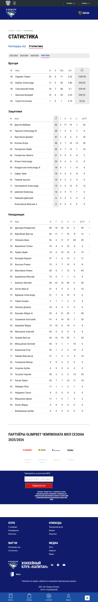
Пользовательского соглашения (46, 494)
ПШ (61, 70)
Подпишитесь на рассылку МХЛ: (37, 473)
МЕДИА (53, 543)
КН (70, 70)
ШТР (84, 118)
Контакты (12, 534)
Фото (51, 547)
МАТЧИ (12, 543)
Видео (51, 554)
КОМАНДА (55, 523)
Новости (52, 550)
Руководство (13, 530)
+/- (76, 118)
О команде (12, 527)
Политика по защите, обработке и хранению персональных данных (49, 581)
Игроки (52, 530)
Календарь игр (17, 46)
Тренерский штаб (56, 527)
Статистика (36, 46)
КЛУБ (11, 523)
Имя (17, 70)
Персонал (53, 534)
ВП (82, 70)
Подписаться (38, 485)
